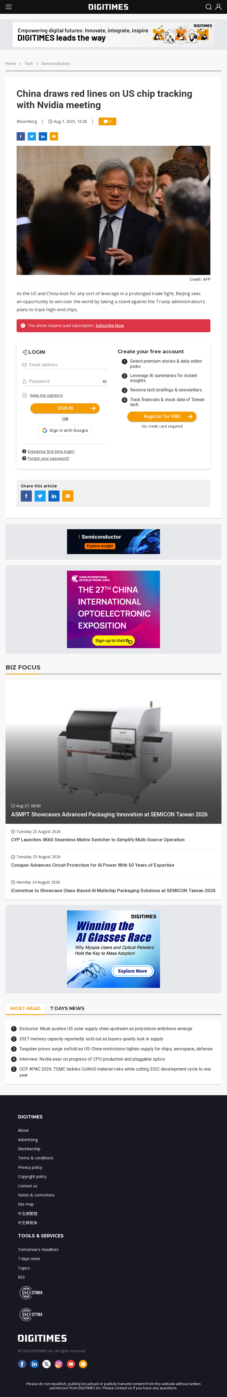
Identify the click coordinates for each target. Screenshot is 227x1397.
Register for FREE (162, 416)
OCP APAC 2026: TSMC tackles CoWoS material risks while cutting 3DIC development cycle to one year (115, 1072)
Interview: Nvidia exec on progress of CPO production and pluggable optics (92, 1059)
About (23, 1130)
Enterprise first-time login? (51, 451)
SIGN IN (65, 408)
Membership (29, 1148)
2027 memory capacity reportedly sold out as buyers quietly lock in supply (91, 1039)
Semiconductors (55, 63)
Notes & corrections (36, 1195)
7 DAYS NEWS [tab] (67, 1008)
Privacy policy (30, 1167)
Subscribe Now (110, 325)
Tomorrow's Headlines (38, 1249)
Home (11, 63)
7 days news (29, 1258)
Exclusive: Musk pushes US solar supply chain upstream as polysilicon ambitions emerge (105, 1028)
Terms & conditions (35, 1157)
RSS (21, 1277)
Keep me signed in (46, 395)
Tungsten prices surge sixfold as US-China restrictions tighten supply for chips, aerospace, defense (116, 1048)
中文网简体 (27, 1222)
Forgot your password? (48, 458)
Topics (24, 1268)
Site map (26, 1204)
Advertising (28, 1139)
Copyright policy (32, 1176)
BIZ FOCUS (23, 667)
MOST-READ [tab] (25, 1008)
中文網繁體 (27, 1213)
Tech (28, 63)
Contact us (27, 1185)
